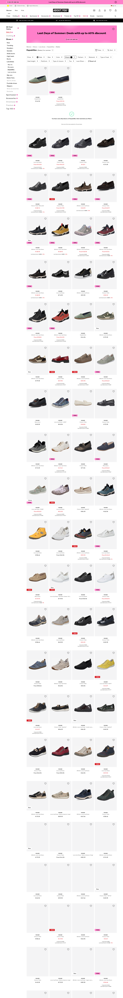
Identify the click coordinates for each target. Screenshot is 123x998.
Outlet (10, 5)
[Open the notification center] (105, 10)
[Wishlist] (110, 10)
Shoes (35, 47)
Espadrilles (50, 47)
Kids (22, 10)
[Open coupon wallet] (94, 10)
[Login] (99, 10)
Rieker (58, 47)
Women (9, 10)
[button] (99, 50)
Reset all (93, 61)
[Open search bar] (114, 16)
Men (16, 10)
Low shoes (42, 47)
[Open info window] (116, 2)
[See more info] (37, 104)
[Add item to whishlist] (45, 68)
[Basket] (116, 10)
